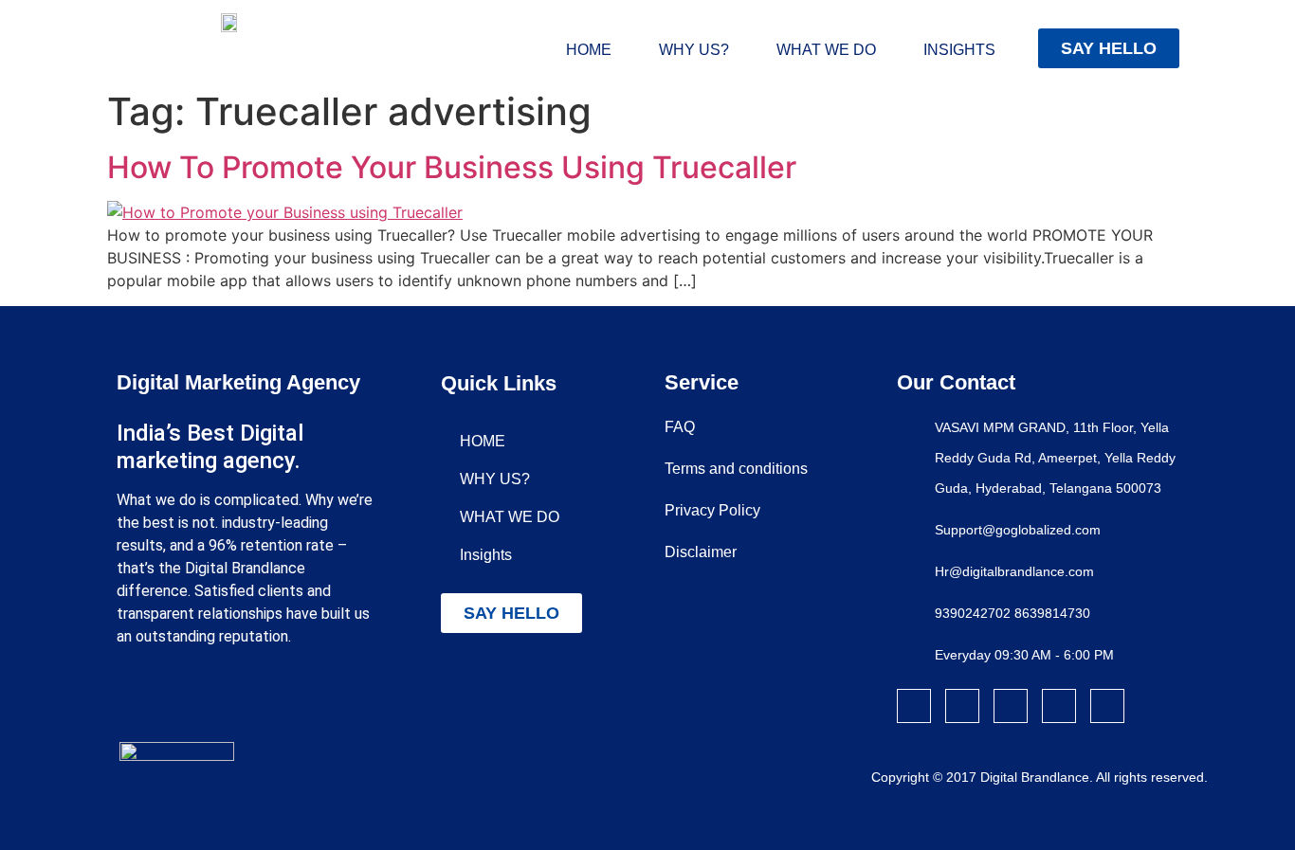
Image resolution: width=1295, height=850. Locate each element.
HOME (588, 50)
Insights (959, 50)
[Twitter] (1011, 706)
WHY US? (694, 50)
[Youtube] (1107, 706)
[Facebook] (914, 706)
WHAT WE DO (826, 50)
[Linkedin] (1059, 706)
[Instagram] (962, 706)
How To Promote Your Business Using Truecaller (451, 167)
